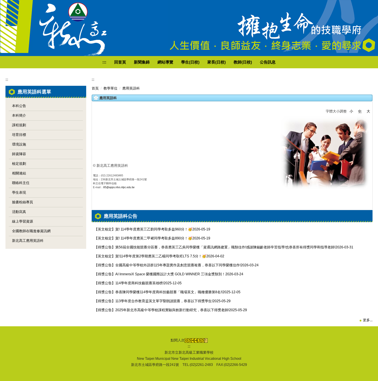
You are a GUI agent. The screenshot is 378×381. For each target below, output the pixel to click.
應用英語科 (131, 88)
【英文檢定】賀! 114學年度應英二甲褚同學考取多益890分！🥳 (143, 238)
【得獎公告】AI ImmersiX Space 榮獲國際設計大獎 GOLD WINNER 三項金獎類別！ (159, 274)
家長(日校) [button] (216, 62)
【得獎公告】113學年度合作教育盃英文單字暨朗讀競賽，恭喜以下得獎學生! (153, 301)
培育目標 (19, 135)
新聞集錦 (142, 62)
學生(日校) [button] (190, 62)
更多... (368, 320)
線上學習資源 (22, 221)
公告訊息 (268, 62)
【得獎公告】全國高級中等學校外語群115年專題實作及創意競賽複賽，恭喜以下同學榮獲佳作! (167, 265)
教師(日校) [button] (243, 62)
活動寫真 (19, 212)
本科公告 (19, 106)
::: (104, 62)
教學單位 (110, 88)
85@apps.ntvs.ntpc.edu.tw (119, 187)
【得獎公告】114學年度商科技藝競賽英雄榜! (129, 283)
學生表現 (19, 192)
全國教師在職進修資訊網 (31, 231)
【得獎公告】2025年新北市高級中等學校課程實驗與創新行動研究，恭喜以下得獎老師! (161, 310)
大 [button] (368, 111)
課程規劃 (19, 125)
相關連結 (19, 173)
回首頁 (120, 62)
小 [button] (351, 111)
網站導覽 (165, 62)
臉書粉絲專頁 (22, 202)
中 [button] (360, 111)
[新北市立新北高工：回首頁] (73, 29)
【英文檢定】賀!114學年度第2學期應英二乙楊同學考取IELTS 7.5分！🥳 (150, 256)
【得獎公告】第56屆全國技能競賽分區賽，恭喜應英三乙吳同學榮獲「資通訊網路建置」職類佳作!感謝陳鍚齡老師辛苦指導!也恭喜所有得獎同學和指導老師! (214, 247)
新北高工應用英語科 (28, 240)
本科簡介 (19, 115)
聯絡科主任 (21, 183)
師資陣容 (19, 154)
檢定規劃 (19, 163)
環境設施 (19, 144)
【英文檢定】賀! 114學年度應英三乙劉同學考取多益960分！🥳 (143, 229)
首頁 (95, 88)
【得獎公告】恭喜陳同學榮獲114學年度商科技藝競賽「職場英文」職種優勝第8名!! (158, 292)
